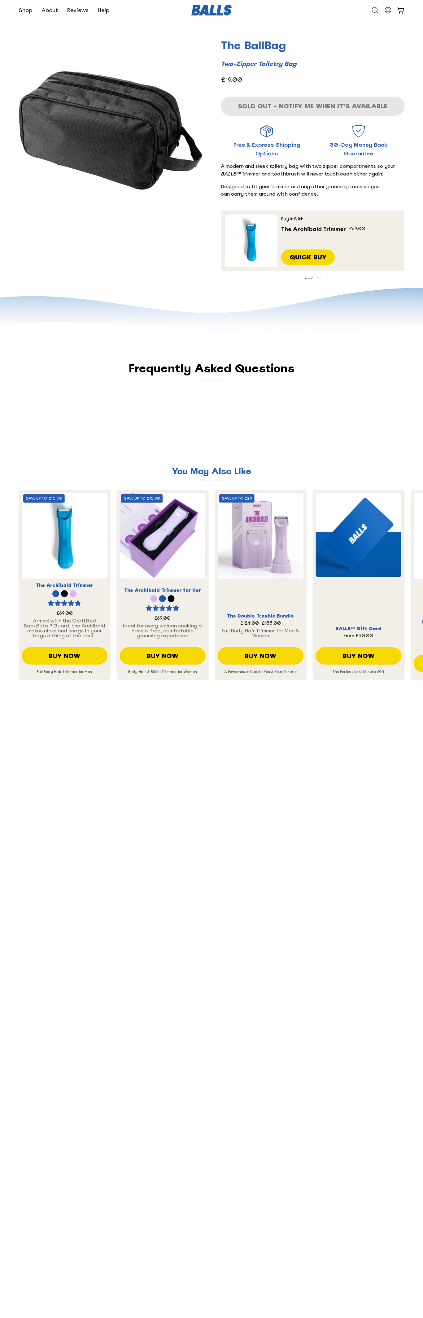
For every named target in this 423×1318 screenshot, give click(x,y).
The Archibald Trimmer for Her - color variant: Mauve (153, 598)
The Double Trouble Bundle (260, 616)
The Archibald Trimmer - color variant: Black (64, 593)
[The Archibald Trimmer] (251, 241)
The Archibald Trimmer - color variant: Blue (55, 593)
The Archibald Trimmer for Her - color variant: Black (171, 598)
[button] (25, 10)
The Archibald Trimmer (313, 228)
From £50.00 (358, 636)
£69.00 (64, 613)
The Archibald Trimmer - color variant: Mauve (73, 593)
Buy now (64, 656)
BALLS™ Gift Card (359, 628)
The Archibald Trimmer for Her (162, 590)
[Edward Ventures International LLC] (211, 10)
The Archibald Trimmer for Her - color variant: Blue (162, 598)
